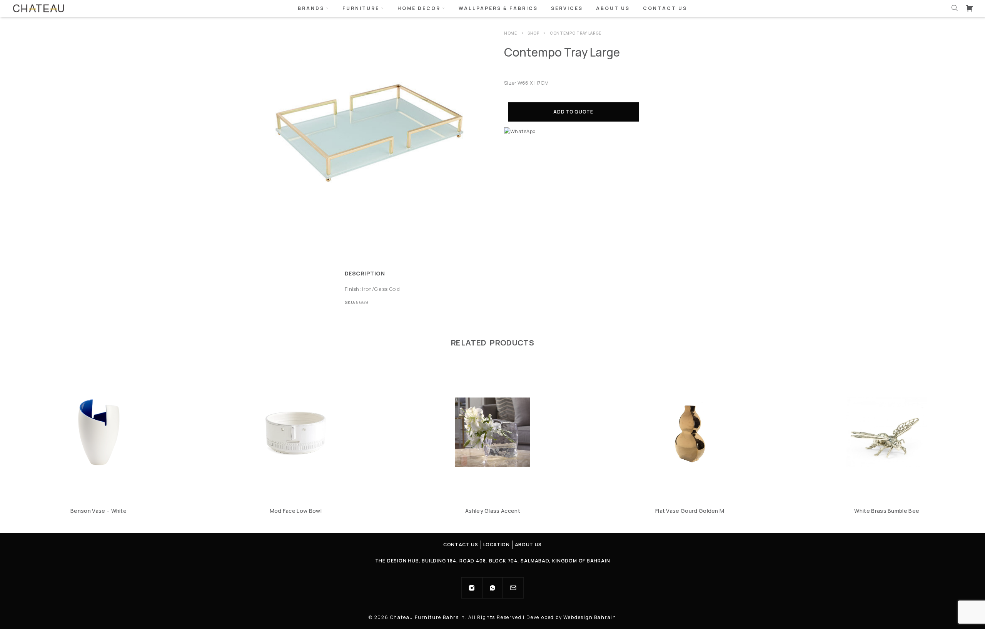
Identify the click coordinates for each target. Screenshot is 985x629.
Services (567, 8)
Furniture (360, 8)
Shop (533, 33)
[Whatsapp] (492, 587)
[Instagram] (471, 587)
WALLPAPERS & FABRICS (498, 8)
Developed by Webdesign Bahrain (571, 617)
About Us (613, 8)
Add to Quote (573, 111)
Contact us (665, 8)
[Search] (954, 8)
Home (510, 33)
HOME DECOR (419, 8)
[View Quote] (969, 8)
